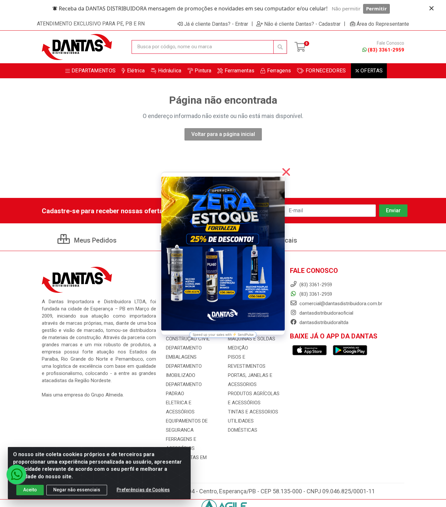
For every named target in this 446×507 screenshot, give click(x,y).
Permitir (376, 8)
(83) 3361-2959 (386, 50)
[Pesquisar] (280, 47)
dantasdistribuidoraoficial (325, 313)
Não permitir (346, 8)
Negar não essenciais (76, 489)
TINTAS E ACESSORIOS (253, 412)
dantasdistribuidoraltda (323, 322)
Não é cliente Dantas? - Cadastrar (302, 23)
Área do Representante (383, 23)
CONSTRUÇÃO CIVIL (188, 339)
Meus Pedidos (94, 240)
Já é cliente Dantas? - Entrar (216, 23)
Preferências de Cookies (143, 489)
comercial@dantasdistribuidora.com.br (340, 303)
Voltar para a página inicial (223, 134)
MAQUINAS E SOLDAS (251, 339)
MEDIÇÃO (238, 348)
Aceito (30, 489)
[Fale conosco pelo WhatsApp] (16, 474)
